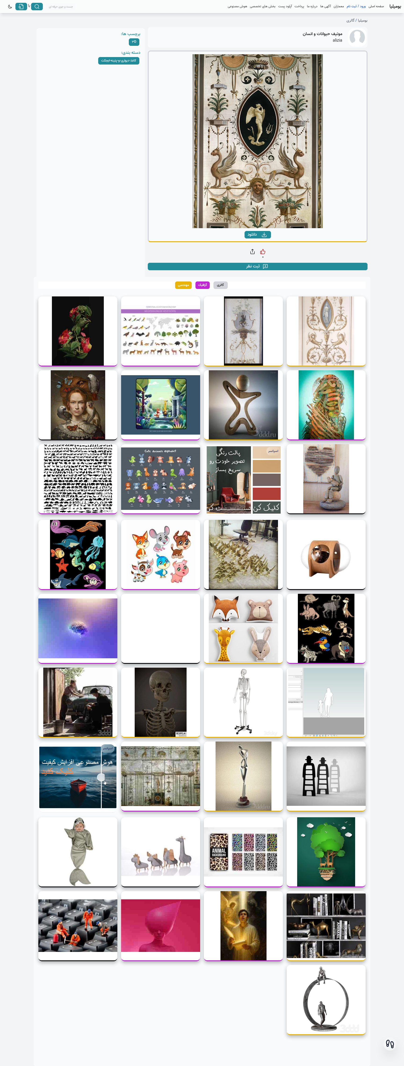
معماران (339, 6)
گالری (350, 21)
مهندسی (183, 285)
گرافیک (202, 285)
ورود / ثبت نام (356, 6)
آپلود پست (285, 6)
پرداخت (299, 6)
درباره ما (312, 6)
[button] (390, 1044)
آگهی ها (325, 6)
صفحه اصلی (376, 6)
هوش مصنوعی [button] (237, 6)
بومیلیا (363, 21)
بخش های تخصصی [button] (262, 6)
